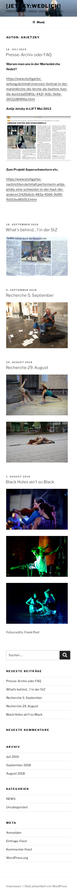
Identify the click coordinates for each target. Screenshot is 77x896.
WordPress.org (17, 858)
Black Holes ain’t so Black (30, 481)
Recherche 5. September (30, 295)
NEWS (11, 799)
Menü (41, 22)
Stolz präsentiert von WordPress (45, 886)
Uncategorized (17, 807)
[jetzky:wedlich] (33, 6)
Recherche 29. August (27, 367)
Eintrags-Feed (16, 841)
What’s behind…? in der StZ (31, 229)
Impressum (13, 886)
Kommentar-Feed (19, 849)
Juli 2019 (12, 757)
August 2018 (15, 773)
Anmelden (13, 833)
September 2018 (18, 765)
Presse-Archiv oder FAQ (29, 54)
